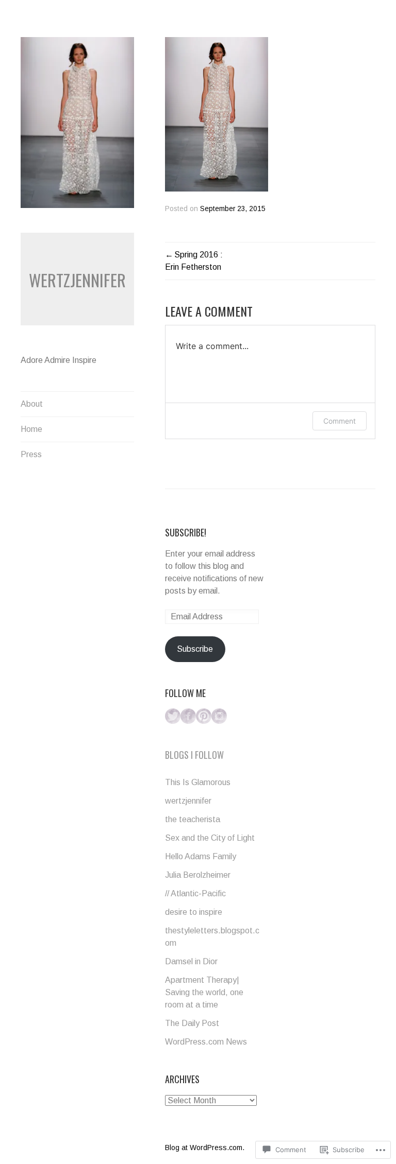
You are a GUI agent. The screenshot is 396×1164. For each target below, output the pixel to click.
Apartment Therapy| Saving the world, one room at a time (204, 992)
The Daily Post (192, 1023)
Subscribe (195, 649)
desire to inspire (193, 912)
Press (31, 454)
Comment (339, 420)
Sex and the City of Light (210, 837)
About (32, 403)
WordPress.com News (206, 1041)
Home (31, 429)
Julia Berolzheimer (197, 875)
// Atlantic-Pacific (195, 893)
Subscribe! (185, 532)
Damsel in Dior (191, 961)
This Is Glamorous (197, 782)
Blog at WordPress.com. (204, 1147)
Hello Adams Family (200, 856)
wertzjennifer (77, 280)
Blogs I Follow (194, 754)
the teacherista (192, 819)
